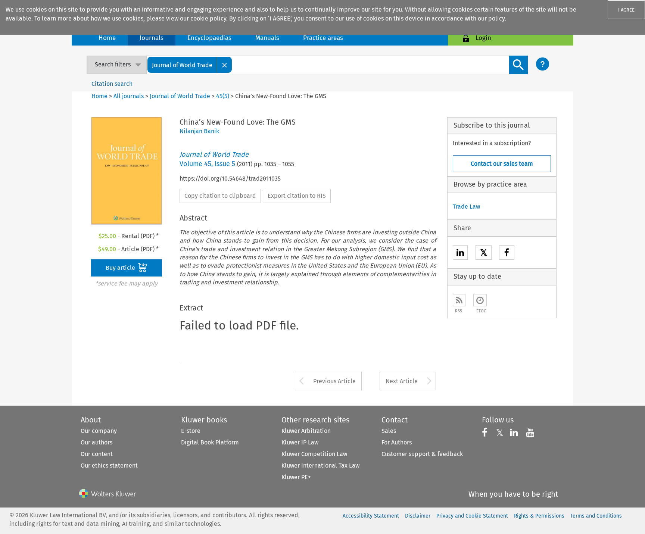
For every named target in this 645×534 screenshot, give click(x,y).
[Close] (224, 64)
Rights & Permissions (539, 516)
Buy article (121, 267)
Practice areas (323, 38)
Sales (388, 430)
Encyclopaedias (209, 38)
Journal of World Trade (180, 96)
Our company (99, 430)
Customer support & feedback (422, 454)
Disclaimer (417, 516)
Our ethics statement (109, 465)
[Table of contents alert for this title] (480, 300)
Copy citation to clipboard (220, 195)
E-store (190, 430)
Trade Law (466, 206)
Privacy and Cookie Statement (472, 516)
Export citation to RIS (297, 195)
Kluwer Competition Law (314, 454)
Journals (151, 38)
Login (483, 38)
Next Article (402, 381)
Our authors (96, 442)
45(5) (222, 96)
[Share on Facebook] (506, 253)
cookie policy (208, 18)
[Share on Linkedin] (460, 253)
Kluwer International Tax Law (320, 465)
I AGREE (626, 10)
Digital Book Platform (210, 442)
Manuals (267, 38)
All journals (129, 96)
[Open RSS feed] (459, 300)
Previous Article (334, 381)
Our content (97, 454)
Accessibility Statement (371, 516)
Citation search (112, 83)
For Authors (396, 442)
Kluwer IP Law (299, 442)
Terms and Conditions (596, 516)
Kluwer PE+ (296, 477)
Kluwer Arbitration (306, 430)
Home (107, 38)
